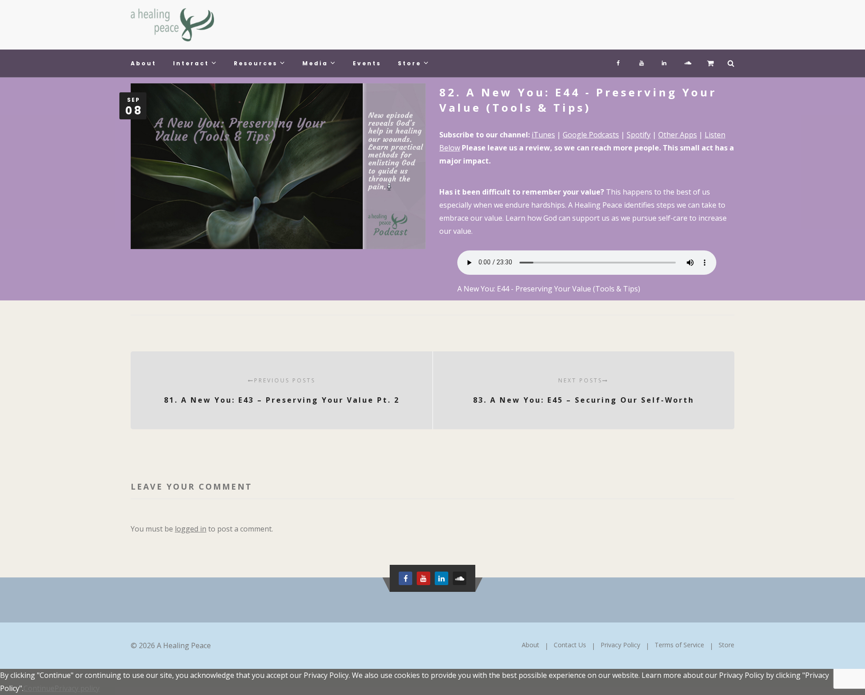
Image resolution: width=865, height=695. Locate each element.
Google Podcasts (591, 135)
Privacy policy (77, 688)
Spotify (639, 135)
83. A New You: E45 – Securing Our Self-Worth (583, 391)
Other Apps (677, 135)
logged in (190, 529)
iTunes (543, 135)
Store (409, 63)
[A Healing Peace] (172, 24)
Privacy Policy (620, 644)
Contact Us (570, 644)
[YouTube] (642, 61)
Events (367, 63)
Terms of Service (679, 644)
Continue (39, 688)
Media (315, 63)
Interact (191, 63)
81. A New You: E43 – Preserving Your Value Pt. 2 (282, 391)
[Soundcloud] (687, 61)
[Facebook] (619, 61)
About (143, 63)
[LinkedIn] (664, 61)
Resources (256, 63)
